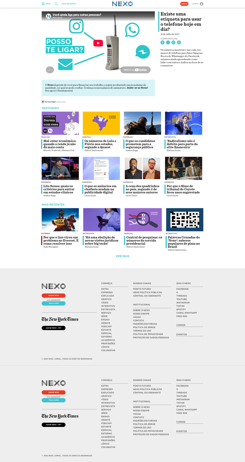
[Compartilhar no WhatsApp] (179, 42)
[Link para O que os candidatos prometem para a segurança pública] (142, 123)
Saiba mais (61, 102)
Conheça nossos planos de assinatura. (105, 87)
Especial (128, 233)
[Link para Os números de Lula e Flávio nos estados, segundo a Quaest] (101, 123)
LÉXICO (105, 347)
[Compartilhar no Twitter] (168, 42)
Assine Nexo (53, 295)
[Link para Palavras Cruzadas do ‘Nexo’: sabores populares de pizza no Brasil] (184, 219)
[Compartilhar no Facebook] (162, 42)
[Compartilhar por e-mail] (173, 42)
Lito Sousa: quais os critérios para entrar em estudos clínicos (59, 189)
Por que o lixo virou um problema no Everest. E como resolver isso (61, 240)
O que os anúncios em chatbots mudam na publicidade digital (101, 189)
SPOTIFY (181, 309)
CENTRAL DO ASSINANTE (147, 296)
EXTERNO (106, 337)
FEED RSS (181, 316)
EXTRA (105, 289)
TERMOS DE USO (142, 331)
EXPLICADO (107, 296)
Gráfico (86, 137)
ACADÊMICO (108, 340)
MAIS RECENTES (69, 4)
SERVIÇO (106, 313)
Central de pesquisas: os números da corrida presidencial (144, 240)
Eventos (181, 334)
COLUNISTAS (108, 350)
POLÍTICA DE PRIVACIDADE (148, 334)
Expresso (128, 137)
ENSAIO (105, 320)
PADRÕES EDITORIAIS (145, 324)
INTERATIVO (108, 306)
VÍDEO (104, 303)
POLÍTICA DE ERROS (144, 327)
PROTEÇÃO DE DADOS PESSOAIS (151, 337)
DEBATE (105, 323)
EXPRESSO (107, 292)
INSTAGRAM (183, 303)
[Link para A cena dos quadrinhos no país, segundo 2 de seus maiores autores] (142, 168)
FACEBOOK (182, 289)
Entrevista (170, 137)
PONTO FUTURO (142, 289)
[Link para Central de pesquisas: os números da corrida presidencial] (143, 219)
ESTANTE (106, 330)
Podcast (45, 137)
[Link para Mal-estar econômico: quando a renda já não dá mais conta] (60, 123)
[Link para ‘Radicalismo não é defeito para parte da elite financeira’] (183, 123)
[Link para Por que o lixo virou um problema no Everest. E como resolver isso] (60, 219)
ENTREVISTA (108, 309)
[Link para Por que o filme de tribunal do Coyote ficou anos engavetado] (183, 168)
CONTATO (138, 320)
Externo (45, 233)
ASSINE (184, 4)
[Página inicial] (122, 3)
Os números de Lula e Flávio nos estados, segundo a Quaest (100, 144)
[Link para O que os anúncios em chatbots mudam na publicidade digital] (101, 168)
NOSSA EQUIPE (141, 314)
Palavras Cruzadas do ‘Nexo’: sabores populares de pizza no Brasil (184, 242)
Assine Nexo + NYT (53, 328)
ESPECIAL (106, 333)
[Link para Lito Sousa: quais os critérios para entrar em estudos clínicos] (60, 168)
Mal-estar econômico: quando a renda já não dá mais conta (59, 144)
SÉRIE (104, 316)
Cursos (180, 325)
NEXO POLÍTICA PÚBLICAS (147, 292)
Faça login (54, 303)
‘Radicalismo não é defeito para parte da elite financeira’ (182, 144)
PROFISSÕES (108, 343)
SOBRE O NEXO (141, 310)
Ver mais (122, 256)
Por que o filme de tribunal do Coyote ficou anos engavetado (183, 189)
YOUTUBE (181, 299)
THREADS (181, 296)
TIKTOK (180, 306)
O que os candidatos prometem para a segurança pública (140, 144)
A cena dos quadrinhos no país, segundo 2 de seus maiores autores (142, 189)
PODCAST (106, 326)
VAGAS (137, 317)
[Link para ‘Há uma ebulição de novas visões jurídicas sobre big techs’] (101, 219)
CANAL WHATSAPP (186, 313)
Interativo (171, 233)
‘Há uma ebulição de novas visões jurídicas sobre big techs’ (101, 240)
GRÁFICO (106, 299)
